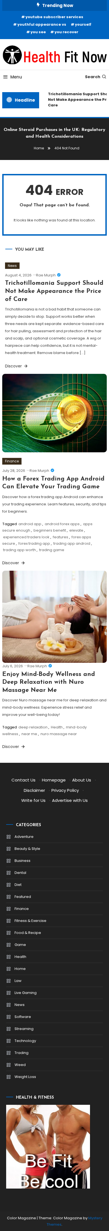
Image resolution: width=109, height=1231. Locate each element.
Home (20, 968)
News (12, 265)
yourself (83, 24)
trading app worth (19, 550)
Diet (18, 884)
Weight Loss (25, 1076)
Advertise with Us (70, 800)
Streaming (24, 1028)
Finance (12, 461)
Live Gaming (26, 992)
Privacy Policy (65, 790)
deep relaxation (33, 727)
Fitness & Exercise (30, 920)
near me (29, 734)
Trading (22, 1052)
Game (20, 944)
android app (29, 524)
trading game (51, 550)
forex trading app (34, 543)
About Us (81, 780)
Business (22, 860)
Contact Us (23, 780)
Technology (25, 1040)
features (60, 537)
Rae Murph (46, 275)
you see (38, 32)
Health (57, 727)
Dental (20, 872)
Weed (20, 1064)
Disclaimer (34, 790)
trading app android (71, 543)
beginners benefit (50, 530)
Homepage (54, 780)
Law (18, 980)
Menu (16, 77)
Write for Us (33, 800)
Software (23, 1016)
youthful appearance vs (41, 24)
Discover (14, 366)
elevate (76, 530)
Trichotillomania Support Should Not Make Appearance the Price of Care (54, 291)
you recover (66, 32)
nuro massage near (59, 734)
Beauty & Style (27, 848)
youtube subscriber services (54, 17)
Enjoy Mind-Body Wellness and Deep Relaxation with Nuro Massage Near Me (48, 682)
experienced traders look (26, 537)
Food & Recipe (28, 932)
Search (92, 77)
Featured (23, 896)
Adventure (24, 836)
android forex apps (62, 524)
